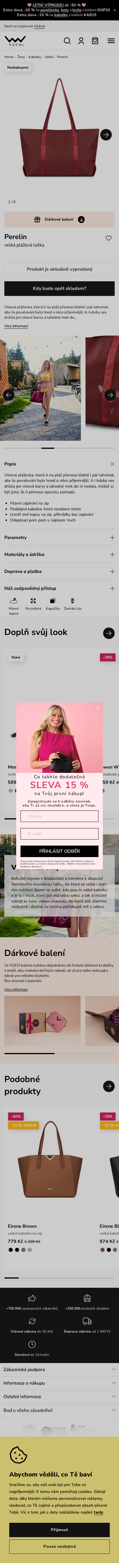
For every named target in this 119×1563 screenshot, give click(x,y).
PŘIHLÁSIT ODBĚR (59, 851)
